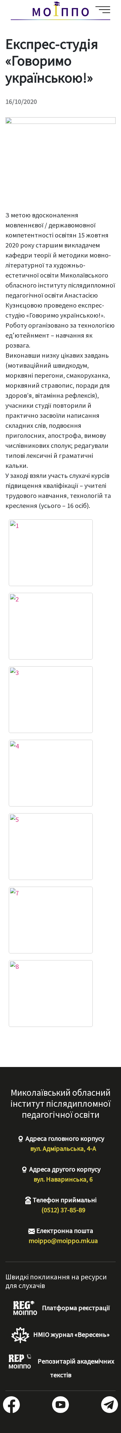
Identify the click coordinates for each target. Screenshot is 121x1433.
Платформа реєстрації (75, 1307)
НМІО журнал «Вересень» (71, 1334)
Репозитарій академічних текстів (75, 1368)
